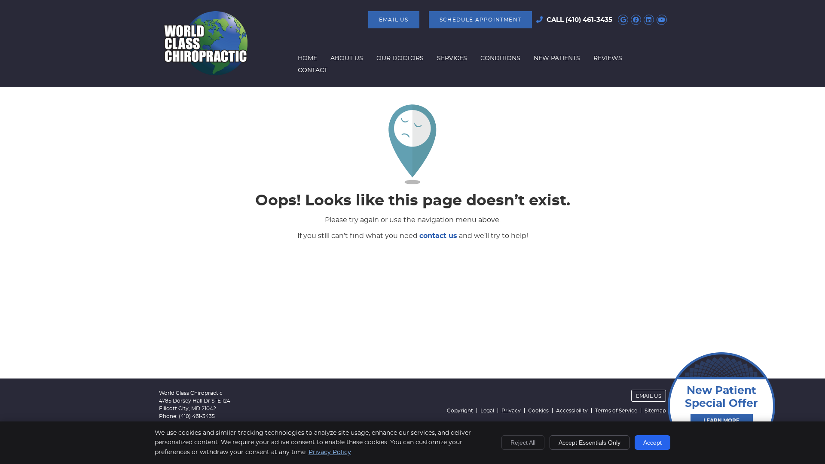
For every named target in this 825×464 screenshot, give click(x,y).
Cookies (538, 410)
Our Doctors (400, 58)
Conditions (500, 58)
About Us (346, 58)
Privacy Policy (330, 452)
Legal (487, 410)
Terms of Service (616, 410)
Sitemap (655, 410)
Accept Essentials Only (589, 442)
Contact (312, 70)
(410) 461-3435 (588, 20)
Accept (652, 442)
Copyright (460, 410)
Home (307, 58)
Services (452, 58)
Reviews (607, 58)
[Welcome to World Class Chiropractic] (205, 73)
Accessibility (572, 410)
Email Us (394, 19)
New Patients (557, 58)
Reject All (522, 442)
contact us (438, 235)
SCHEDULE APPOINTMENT (480, 19)
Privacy (511, 410)
